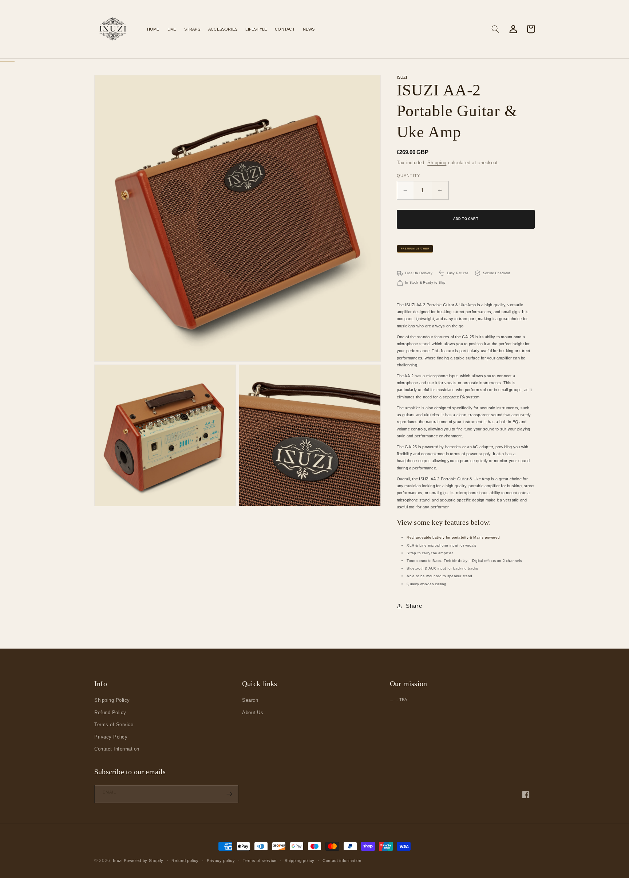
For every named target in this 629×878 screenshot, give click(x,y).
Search (250, 700)
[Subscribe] (229, 794)
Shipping (436, 162)
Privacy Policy (110, 737)
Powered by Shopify (143, 860)
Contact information (342, 860)
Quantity (408, 175)
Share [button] (414, 606)
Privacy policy (221, 860)
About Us (252, 712)
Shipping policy (299, 860)
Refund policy (185, 860)
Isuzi (117, 860)
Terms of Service (113, 724)
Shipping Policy (112, 700)
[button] (192, 29)
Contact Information (116, 749)
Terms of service (260, 860)
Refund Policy (110, 712)
